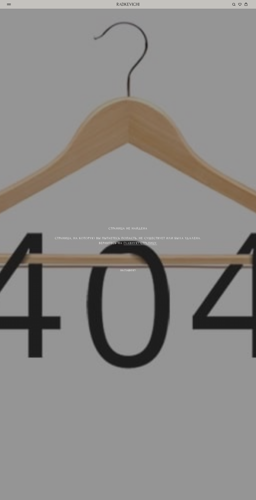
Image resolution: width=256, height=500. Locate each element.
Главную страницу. (140, 243)
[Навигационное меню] (9, 4)
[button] (233, 4)
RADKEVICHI (128, 4)
